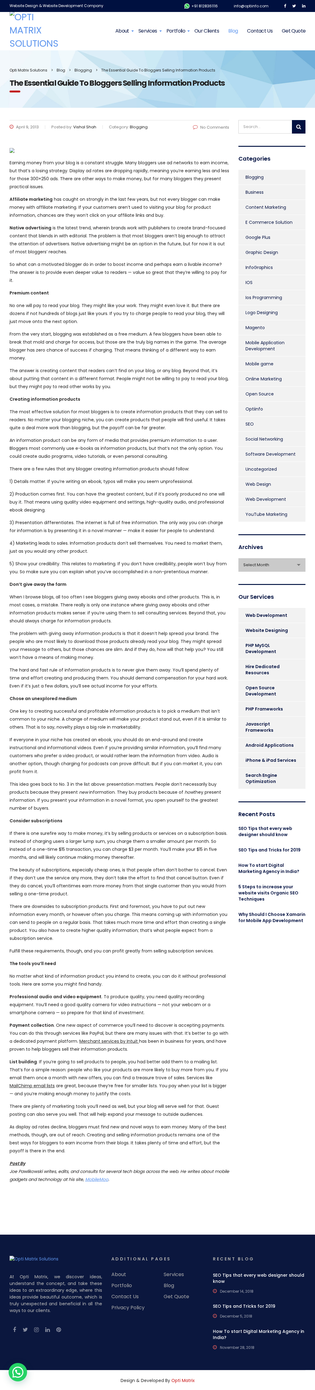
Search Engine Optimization (261, 778)
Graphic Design (261, 252)
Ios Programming (263, 297)
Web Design (258, 484)
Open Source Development (260, 691)
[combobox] (271, 565)
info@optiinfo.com (251, 6)
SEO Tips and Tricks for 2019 (269, 850)
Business (254, 192)
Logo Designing (261, 313)
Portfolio (175, 30)
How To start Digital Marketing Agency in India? (268, 868)
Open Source (259, 394)
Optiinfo (254, 409)
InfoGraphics (259, 267)
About (122, 30)
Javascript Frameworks (259, 727)
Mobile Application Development (265, 346)
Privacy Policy (128, 1307)
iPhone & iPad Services (270, 760)
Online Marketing (263, 379)
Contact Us (260, 30)
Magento (255, 328)
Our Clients (206, 30)
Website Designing (266, 630)
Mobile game (259, 364)
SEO (249, 424)
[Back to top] (302, 1359)
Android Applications (269, 745)
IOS (249, 282)
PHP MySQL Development (260, 648)
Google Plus (257, 237)
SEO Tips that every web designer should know (265, 831)
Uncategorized (261, 469)
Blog (233, 30)
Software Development (270, 454)
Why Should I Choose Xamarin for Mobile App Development (271, 917)
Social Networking (264, 439)
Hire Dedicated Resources (262, 670)
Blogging (254, 177)
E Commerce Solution (269, 222)
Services (147, 30)
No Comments (214, 127)
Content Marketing (265, 207)
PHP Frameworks (264, 709)
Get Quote (293, 30)
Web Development (265, 499)
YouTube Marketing (266, 514)
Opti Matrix (183, 1380)
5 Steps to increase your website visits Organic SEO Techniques (268, 893)
